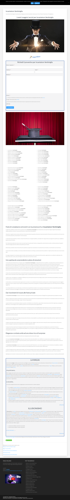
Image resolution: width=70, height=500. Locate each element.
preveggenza (58, 397)
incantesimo (24, 394)
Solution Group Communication (28, 498)
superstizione (56, 374)
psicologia (44, 419)
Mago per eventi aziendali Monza (31, 472)
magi (51, 365)
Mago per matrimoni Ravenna (30, 470)
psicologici (30, 414)
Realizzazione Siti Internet (7, 498)
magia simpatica (17, 387)
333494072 (8, 469)
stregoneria (8, 375)
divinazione (23, 396)
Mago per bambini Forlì (29, 467)
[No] (68, 2)
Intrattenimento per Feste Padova (31, 492)
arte (14, 411)
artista (44, 411)
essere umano (55, 362)
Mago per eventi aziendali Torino (31, 463)
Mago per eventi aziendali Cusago (9, 446)
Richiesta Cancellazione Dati (14, 497)
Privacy (8, 95)
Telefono (8, 69)
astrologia (55, 396)
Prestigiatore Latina (29, 489)
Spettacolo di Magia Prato (30, 473)
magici (42, 412)
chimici (20, 414)
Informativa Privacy (6, 497)
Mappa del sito (21, 497)
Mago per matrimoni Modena (30, 464)
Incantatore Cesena (29, 466)
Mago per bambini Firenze (30, 484)
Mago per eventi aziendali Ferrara (31, 479)
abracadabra (46, 394)
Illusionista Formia (6, 452)
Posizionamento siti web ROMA (17, 498)
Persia (14, 367)
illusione (29, 415)
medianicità (13, 398)
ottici (27, 414)
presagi (51, 397)
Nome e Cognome (10, 65)
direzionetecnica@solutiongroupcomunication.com (13, 470)
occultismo (50, 374)
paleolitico (23, 375)
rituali (33, 364)
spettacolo (31, 411)
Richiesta (8, 74)
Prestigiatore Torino (29, 469)
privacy (43, 97)
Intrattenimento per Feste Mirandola (10, 454)
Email (36, 69)
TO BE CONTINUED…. (11, 430)
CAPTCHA (8, 103)
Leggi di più (37, 3)
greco (22, 365)
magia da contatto (13, 391)
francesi (38, 375)
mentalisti (36, 418)
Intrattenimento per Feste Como (31, 475)
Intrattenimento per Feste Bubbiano (10, 450)
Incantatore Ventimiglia (10, 437)
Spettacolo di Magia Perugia (30, 481)
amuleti (25, 390)
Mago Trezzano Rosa (7, 448)
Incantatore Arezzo (29, 478)
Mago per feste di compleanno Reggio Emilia (33, 476)
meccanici (13, 414)
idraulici (23, 414)
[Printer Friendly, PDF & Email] (9, 440)
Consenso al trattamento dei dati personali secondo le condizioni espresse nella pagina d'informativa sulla (26, 97)
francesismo (21, 412)
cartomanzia (10, 397)
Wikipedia (61, 404)
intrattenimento (37, 411)
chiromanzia (17, 397)
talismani (29, 390)
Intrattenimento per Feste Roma (31, 487)
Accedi (26, 497)
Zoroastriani (8, 367)
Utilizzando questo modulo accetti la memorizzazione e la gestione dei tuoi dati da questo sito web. (23, 101)
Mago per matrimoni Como (30, 490)
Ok (32, 3)
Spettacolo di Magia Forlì (30, 486)
